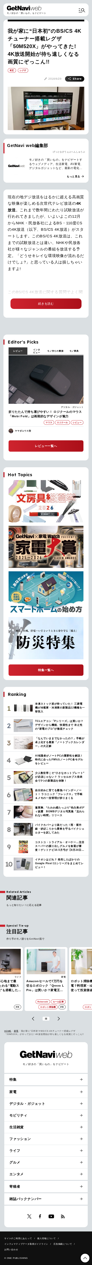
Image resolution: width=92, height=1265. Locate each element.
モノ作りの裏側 (55, 351)
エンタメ (16, 1174)
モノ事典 (74, 351)
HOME (7, 1031)
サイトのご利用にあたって (18, 1238)
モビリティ (18, 1115)
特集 (13, 1079)
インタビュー (36, 351)
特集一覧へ (46, 670)
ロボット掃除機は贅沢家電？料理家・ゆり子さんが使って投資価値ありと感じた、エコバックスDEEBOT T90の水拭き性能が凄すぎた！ (46, 985)
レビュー (17, 351)
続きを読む (46, 303)
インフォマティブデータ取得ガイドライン (26, 1244)
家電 (19, 977)
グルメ (14, 1162)
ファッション (20, 1139)
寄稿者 (14, 1186)
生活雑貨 (16, 1127)
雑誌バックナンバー (25, 1199)
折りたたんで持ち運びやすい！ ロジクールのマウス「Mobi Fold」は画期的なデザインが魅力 (45, 414)
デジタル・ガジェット (72, 407)
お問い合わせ (11, 1249)
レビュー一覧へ (46, 446)
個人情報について (46, 1238)
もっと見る (75, 176)
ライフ (14, 1150)
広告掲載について (62, 1244)
